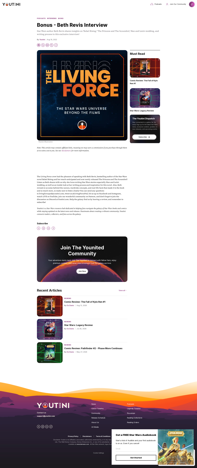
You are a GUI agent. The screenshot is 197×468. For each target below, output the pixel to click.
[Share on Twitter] (43, 45)
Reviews (67, 298)
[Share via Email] (47, 45)
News (93, 404)
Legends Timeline (133, 409)
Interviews (52, 18)
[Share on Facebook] (38, 45)
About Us (95, 422)
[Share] (56, 45)
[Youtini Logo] (11, 4)
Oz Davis (70, 305)
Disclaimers (87, 436)
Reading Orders (133, 422)
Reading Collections (134, 418)
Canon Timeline (97, 409)
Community (95, 413)
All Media (95, 427)
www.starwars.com (83, 444)
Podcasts (41, 18)
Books (60, 18)
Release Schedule (98, 418)
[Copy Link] (51, 45)
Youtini (42, 40)
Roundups (131, 413)
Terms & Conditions (103, 436)
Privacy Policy (73, 436)
